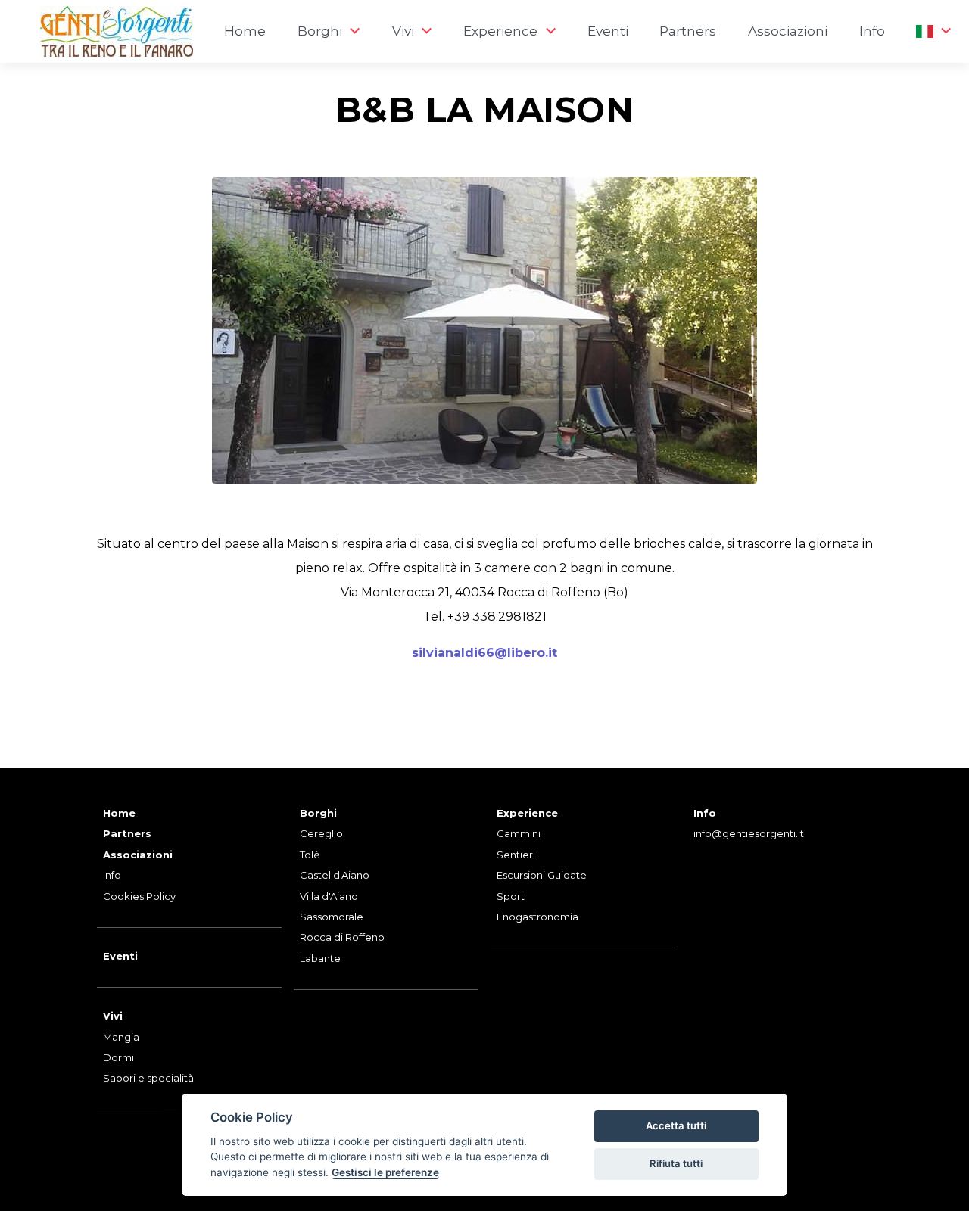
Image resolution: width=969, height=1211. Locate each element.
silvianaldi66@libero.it (484, 653)
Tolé (310, 854)
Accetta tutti (676, 1125)
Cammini (519, 833)
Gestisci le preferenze (385, 1172)
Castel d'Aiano (334, 875)
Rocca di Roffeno (342, 937)
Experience (527, 813)
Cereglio (321, 833)
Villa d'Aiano (329, 896)
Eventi (607, 31)
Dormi (118, 1057)
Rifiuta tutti (676, 1163)
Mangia (121, 1037)
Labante (320, 958)
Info (872, 31)
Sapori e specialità (148, 1078)
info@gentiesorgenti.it (748, 833)
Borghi (318, 813)
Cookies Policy (139, 896)
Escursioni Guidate (542, 875)
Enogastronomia (537, 917)
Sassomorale (331, 917)
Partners (687, 31)
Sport (511, 896)
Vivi (113, 1016)
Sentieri (516, 854)
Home (245, 31)
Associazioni (787, 31)
